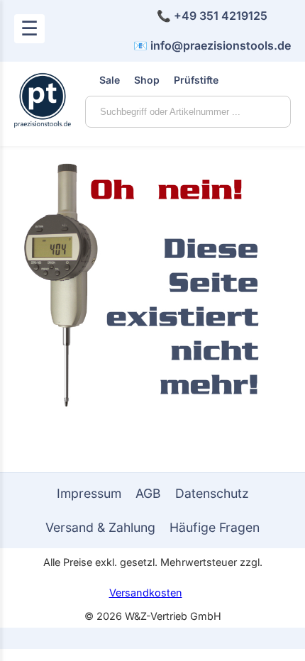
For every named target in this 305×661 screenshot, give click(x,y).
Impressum (89, 493)
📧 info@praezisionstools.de (212, 45)
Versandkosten (145, 593)
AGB (148, 493)
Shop (147, 80)
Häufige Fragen (215, 527)
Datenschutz (212, 493)
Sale (109, 80)
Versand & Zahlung (100, 527)
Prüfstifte (196, 80)
